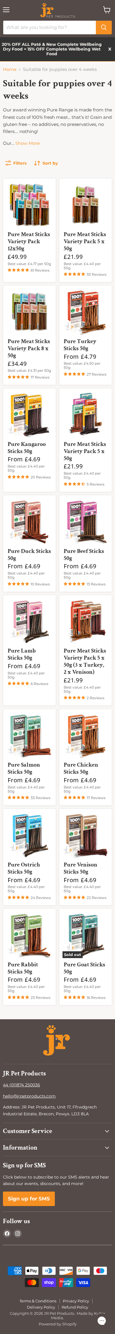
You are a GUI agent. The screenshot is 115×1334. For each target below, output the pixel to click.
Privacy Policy (76, 1301)
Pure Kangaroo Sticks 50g (27, 447)
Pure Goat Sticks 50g (84, 968)
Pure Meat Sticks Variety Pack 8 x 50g (29, 348)
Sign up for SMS (29, 1199)
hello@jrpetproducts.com (29, 1096)
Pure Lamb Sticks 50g (22, 654)
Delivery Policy (41, 1307)
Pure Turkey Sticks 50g (80, 344)
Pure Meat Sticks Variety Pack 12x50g (29, 241)
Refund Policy (75, 1307)
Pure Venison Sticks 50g (80, 868)
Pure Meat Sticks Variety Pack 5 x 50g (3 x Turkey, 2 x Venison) (85, 661)
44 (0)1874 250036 (21, 1085)
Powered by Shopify (58, 1324)
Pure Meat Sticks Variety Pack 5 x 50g (85, 241)
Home (10, 69)
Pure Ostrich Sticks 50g (24, 868)
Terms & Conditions (37, 1301)
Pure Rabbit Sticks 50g (23, 968)
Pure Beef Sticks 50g (84, 554)
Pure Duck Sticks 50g (29, 554)
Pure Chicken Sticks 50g (81, 768)
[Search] (104, 27)
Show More (27, 143)
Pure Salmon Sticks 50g (24, 768)
